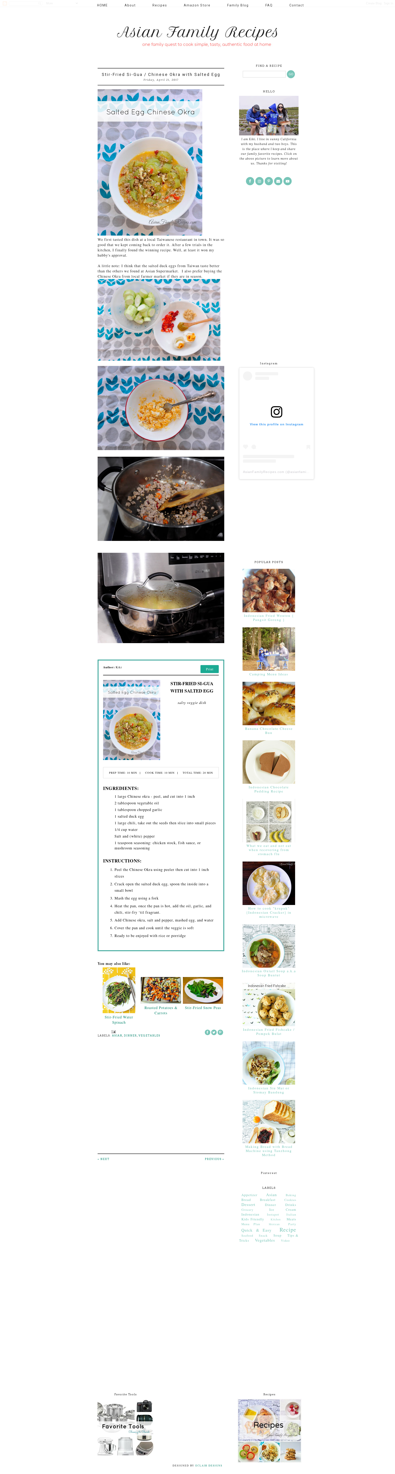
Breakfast (267, 1199)
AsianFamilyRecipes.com (263, 472)
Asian (117, 1035)
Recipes (159, 5)
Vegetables (149, 1035)
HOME (102, 5)
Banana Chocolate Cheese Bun (269, 730)
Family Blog (238, 5)
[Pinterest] (269, 181)
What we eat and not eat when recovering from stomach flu (268, 849)
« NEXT (103, 1159)
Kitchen (276, 1219)
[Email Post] (113, 1031)
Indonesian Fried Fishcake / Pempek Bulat (269, 1031)
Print (210, 669)
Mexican (274, 1224)
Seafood (247, 1235)
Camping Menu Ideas (268, 674)
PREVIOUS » (214, 1159)
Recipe (288, 1229)
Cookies (290, 1200)
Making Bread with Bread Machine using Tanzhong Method (269, 1150)
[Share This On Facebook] (207, 1032)
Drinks (290, 1204)
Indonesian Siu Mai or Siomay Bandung (268, 1090)
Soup (277, 1235)
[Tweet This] (214, 1032)
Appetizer (249, 1194)
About (130, 5)
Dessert (248, 1204)
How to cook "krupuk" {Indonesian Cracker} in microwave (268, 912)
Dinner (130, 1035)
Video (285, 1240)
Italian (291, 1214)
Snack (263, 1235)
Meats (291, 1219)
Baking (291, 1195)
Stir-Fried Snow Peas (203, 1007)
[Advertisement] (269, 281)
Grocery (247, 1210)
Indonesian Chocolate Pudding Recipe (269, 789)
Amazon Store (197, 5)
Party (292, 1224)
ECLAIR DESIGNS (208, 1465)
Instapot (273, 1214)
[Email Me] (278, 181)
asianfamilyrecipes (305, 472)
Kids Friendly (252, 1219)
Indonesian (250, 1214)
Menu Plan (250, 1224)
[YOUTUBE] (287, 181)
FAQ (269, 5)
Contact (296, 5)
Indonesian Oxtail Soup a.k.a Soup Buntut (269, 973)
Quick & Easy (256, 1230)
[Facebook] (250, 181)
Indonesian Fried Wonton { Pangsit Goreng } (269, 617)
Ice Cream (282, 1209)
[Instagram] (259, 181)
